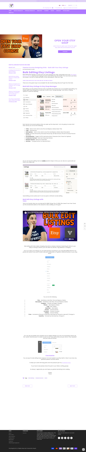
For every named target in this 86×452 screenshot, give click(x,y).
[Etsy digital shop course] (21, 46)
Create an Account (72, 7)
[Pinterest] (65, 438)
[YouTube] (71, 438)
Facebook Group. (66, 362)
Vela (24, 201)
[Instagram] (62, 438)
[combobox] (71, 5)
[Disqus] (43, 410)
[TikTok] (68, 438)
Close (76, 1)
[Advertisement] (43, 23)
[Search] (72, 5)
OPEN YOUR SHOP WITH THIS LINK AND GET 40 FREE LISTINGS (37, 80)
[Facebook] (59, 438)
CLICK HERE (47, 1)
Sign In (65, 7)
